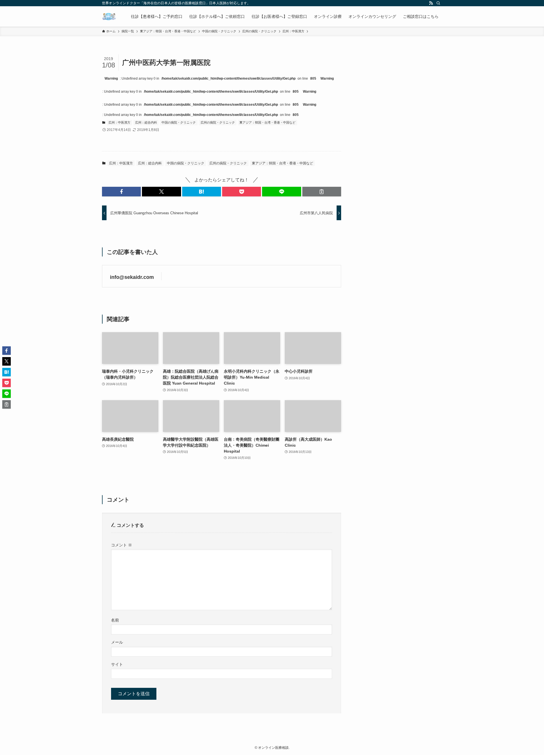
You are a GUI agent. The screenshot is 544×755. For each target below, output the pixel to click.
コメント (121, 545)
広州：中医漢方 (119, 122)
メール (117, 642)
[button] (121, 191)
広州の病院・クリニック (218, 122)
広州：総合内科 (146, 122)
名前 (115, 620)
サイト (117, 664)
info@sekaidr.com (132, 277)
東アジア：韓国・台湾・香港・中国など (267, 122)
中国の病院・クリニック (179, 122)
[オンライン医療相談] (109, 16)
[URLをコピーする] (321, 191)
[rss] (431, 3)
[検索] (438, 3)
